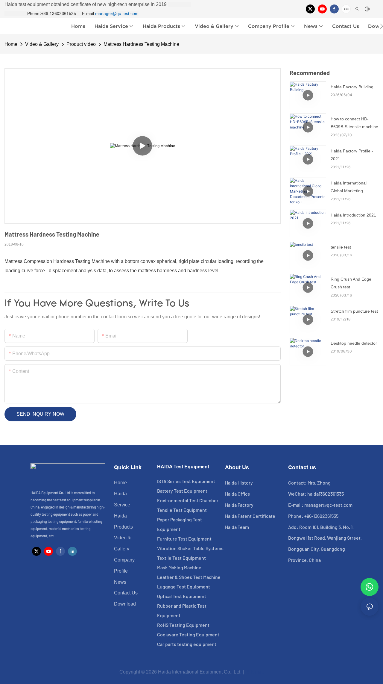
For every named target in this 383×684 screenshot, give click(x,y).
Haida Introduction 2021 (353, 215)
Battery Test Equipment (182, 491)
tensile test (341, 247)
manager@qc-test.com (117, 13)
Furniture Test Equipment (184, 538)
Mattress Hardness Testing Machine (141, 44)
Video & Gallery (42, 44)
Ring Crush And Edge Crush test (351, 283)
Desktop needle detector (354, 343)
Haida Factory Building (352, 86)
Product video (81, 44)
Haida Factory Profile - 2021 (352, 155)
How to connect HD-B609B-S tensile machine (354, 122)
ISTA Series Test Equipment (186, 481)
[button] (381, 26)
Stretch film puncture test (354, 311)
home (10, 44)
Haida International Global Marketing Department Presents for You (354, 188)
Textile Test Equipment (181, 558)
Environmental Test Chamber (187, 500)
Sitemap (254, 671)
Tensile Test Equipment (182, 510)
